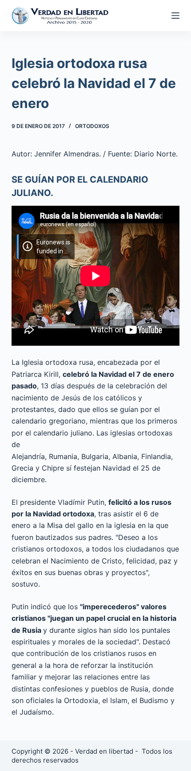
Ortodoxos (92, 126)
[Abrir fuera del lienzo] (175, 16)
